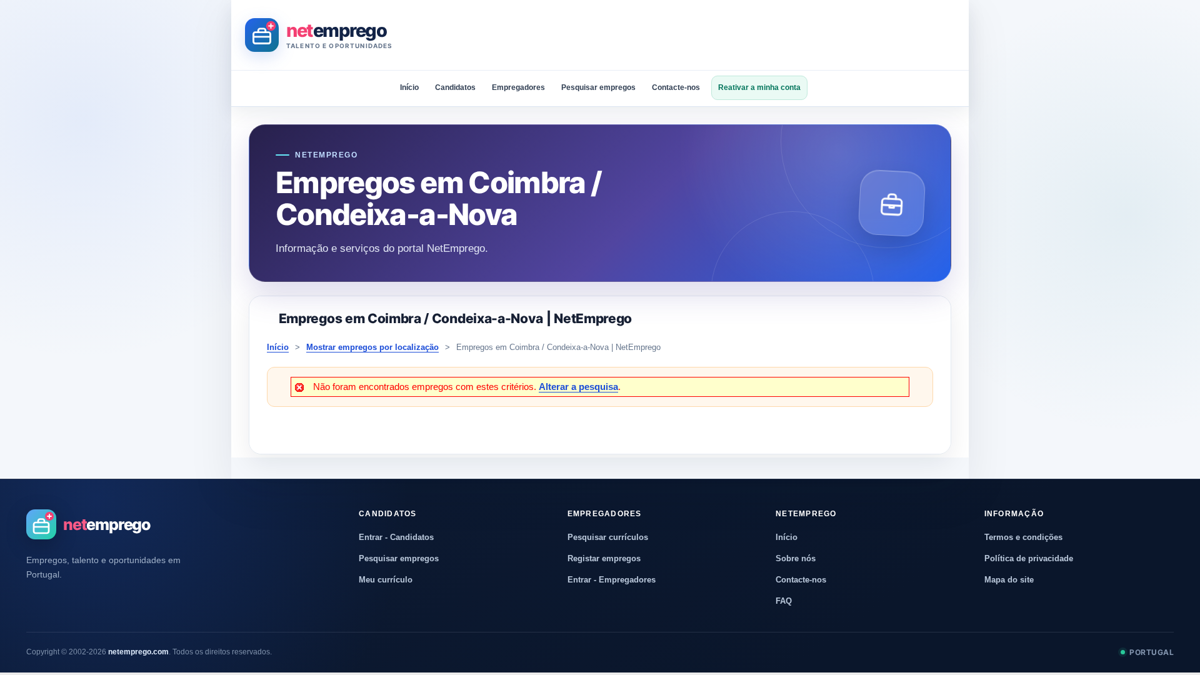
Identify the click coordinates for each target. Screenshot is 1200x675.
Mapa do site (1009, 579)
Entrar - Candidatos (396, 537)
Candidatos (455, 87)
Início (409, 87)
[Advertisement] (727, 35)
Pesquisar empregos (598, 87)
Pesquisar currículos (608, 537)
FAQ (784, 601)
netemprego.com (138, 652)
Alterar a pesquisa (578, 386)
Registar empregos (604, 558)
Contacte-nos (676, 87)
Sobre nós (796, 558)
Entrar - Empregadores (612, 579)
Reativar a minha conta (759, 87)
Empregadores (518, 87)
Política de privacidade (1028, 558)
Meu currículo (385, 579)
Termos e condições (1023, 537)
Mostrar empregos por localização (372, 347)
